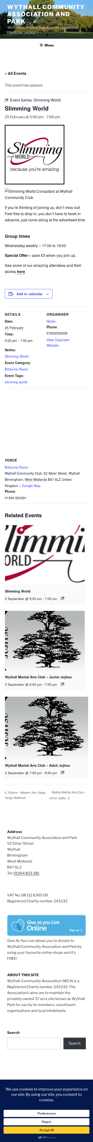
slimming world (16, 382)
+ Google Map (30, 485)
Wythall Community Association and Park (46, 14)
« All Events (15, 73)
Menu (49, 45)
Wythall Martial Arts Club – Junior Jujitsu (38, 677)
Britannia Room (16, 369)
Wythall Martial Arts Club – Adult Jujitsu (37, 765)
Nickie (51, 321)
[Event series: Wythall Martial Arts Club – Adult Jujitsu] (62, 772)
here (21, 271)
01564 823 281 (26, 873)
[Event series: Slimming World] (62, 598)
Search (13, 1032)
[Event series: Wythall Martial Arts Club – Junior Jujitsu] (62, 684)
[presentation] (45, 555)
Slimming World (16, 356)
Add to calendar (29, 293)
